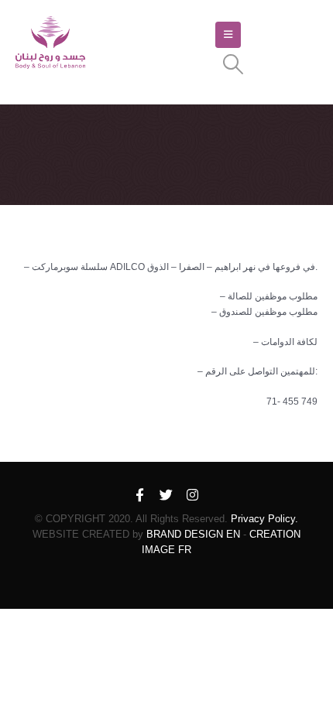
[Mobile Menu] (228, 35)
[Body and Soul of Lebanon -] (50, 43)
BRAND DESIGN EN (193, 534)
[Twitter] (166, 495)
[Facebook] (140, 495)
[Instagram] (192, 495)
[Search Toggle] (233, 64)
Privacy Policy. (264, 519)
